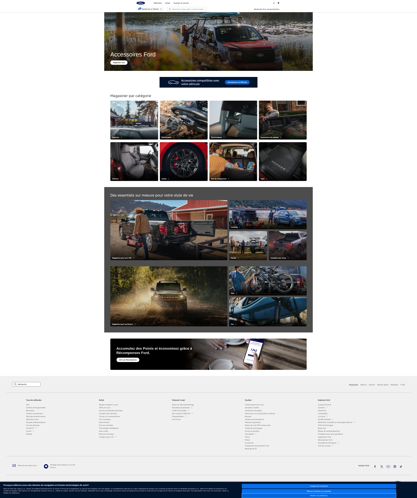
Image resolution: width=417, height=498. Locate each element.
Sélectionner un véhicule (237, 82)
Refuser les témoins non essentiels (319, 491)
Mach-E (363, 385)
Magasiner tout (119, 63)
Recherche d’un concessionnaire (266, 9)
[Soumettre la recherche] (169, 9)
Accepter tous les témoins (319, 486)
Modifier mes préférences (319, 495)
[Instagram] (395, 466)
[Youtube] (388, 466)
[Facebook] (375, 466)
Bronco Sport (382, 385)
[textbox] (26, 384)
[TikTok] (401, 466)
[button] (134, 401)
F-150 (402, 385)
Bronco (372, 385)
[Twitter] (381, 466)
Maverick (394, 385)
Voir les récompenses (128, 360)
